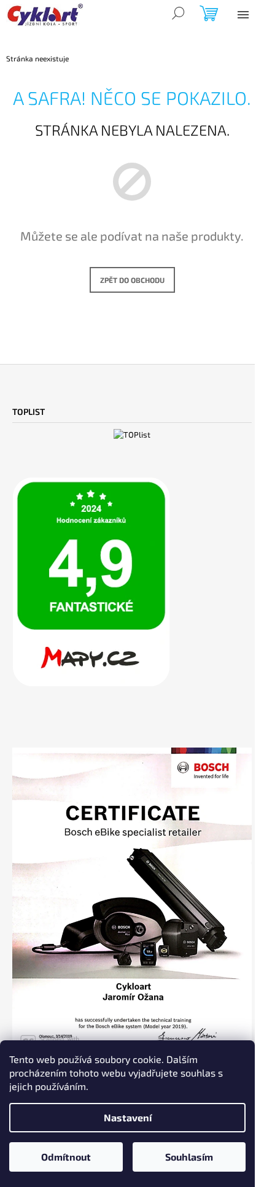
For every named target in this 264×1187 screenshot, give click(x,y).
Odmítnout (66, 1156)
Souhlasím (189, 1156)
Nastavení (128, 1117)
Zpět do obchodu (132, 280)
